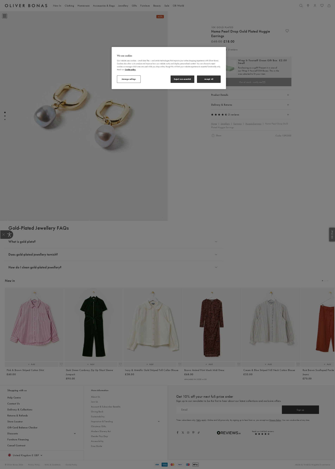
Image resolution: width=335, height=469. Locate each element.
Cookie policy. (130, 69)
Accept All (208, 79)
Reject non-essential (182, 79)
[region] (169, 68)
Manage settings (129, 79)
